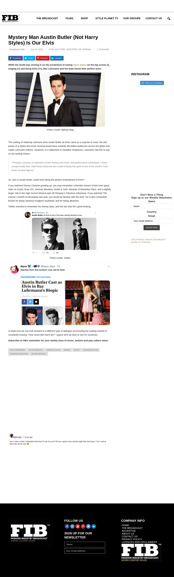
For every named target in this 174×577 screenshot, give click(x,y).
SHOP (84, 18)
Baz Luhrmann (17, 350)
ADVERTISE (129, 531)
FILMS (69, 18)
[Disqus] (60, 396)
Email (151, 216)
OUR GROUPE (131, 18)
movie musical (39, 354)
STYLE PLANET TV (106, 18)
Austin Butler (90, 350)
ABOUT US (128, 533)
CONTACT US (154, 18)
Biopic (67, 350)
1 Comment (103, 49)
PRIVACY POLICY (132, 539)
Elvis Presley (35, 350)
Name (151, 201)
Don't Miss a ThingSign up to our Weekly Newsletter (151, 196)
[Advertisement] (74, 5)
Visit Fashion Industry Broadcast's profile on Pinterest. (148, 240)
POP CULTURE (57, 49)
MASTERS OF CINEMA (78, 49)
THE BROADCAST (47, 18)
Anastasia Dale (17, 49)
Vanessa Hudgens (19, 354)
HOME (125, 525)
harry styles (53, 350)
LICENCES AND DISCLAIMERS (139, 542)
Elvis (76, 350)
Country (152, 211)
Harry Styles (79, 65)
